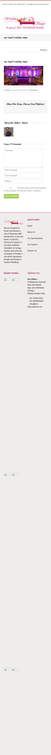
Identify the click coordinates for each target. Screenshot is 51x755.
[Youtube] (16, 8)
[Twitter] (12, 8)
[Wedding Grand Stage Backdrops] (16, 375)
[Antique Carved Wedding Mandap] (8, 375)
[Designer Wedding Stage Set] (8, 570)
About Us (31, 232)
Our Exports (32, 244)
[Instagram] (20, 8)
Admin (8, 90)
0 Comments (33, 90)
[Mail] (41, 108)
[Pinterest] (24, 8)
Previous (43, 50)
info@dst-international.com (38, 4)
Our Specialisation (35, 238)
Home (29, 226)
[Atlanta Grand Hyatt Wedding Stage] (16, 570)
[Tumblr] (28, 8)
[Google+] (32, 8)
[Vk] (36, 108)
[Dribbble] (36, 8)
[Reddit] (32, 108)
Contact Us (32, 250)
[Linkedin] (40, 8)
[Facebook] (8, 8)
